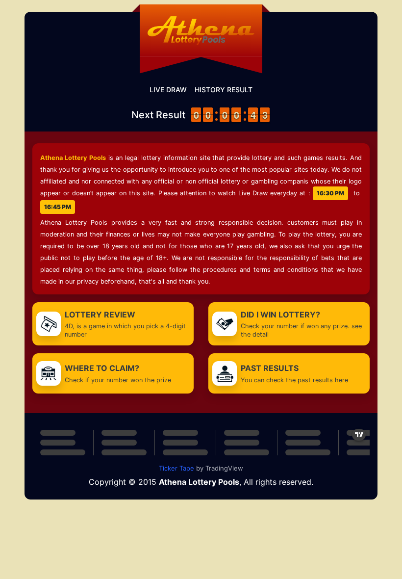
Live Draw (168, 89)
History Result (223, 89)
